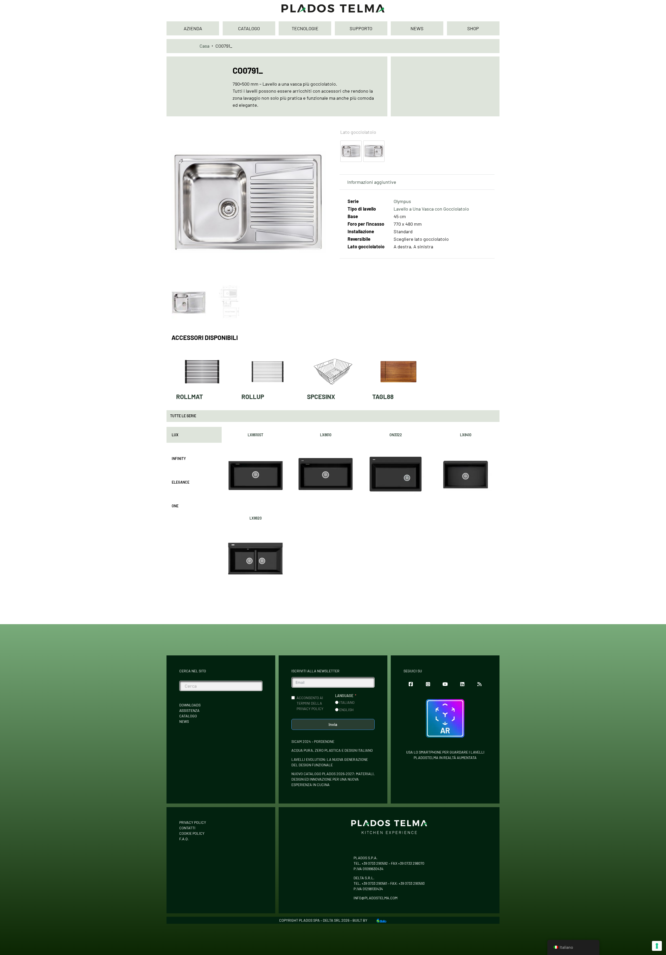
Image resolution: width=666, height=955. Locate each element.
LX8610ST (255, 435)
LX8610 (325, 435)
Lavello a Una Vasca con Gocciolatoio (431, 209)
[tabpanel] (360, 509)
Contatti (187, 828)
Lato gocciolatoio (358, 132)
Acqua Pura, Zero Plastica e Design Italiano (332, 750)
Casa (204, 46)
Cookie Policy (191, 833)
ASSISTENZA (189, 710)
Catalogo (188, 716)
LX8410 (465, 435)
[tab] (194, 435)
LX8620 (255, 518)
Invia (333, 724)
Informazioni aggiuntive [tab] (371, 182)
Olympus (402, 201)
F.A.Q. (184, 839)
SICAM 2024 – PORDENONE (312, 741)
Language (344, 695)
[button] (319, 132)
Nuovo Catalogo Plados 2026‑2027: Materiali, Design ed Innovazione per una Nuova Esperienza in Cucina (333, 779)
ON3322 (395, 435)
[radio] (351, 151)
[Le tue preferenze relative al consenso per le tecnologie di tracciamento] (657, 946)
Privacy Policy (192, 822)
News (184, 721)
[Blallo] (381, 920)
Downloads (190, 705)
